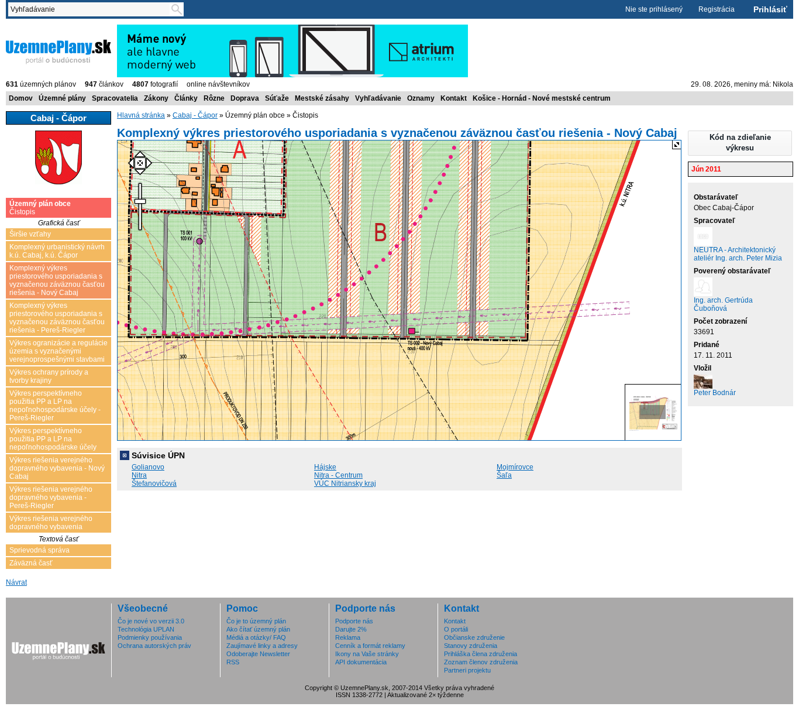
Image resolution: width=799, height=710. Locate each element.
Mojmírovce (515, 467)
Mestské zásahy (322, 98)
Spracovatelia (115, 98)
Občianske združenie (474, 637)
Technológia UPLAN (146, 629)
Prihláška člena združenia (480, 653)
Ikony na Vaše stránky (367, 653)
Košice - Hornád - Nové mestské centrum (542, 98)
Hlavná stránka (141, 115)
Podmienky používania (150, 637)
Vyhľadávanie (378, 98)
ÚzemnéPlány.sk (33, 29)
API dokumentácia (361, 662)
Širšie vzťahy (30, 234)
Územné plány (62, 98)
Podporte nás (354, 621)
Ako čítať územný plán (258, 629)
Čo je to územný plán (256, 621)
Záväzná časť (31, 563)
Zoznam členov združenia (481, 662)
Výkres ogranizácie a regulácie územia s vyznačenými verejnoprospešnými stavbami (58, 351)
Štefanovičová (154, 483)
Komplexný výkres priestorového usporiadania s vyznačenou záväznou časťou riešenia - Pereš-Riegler (57, 317)
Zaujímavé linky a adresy (262, 645)
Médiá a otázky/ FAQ (256, 637)
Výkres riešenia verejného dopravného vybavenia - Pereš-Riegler (50, 497)
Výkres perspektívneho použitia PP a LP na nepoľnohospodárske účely (53, 439)
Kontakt (453, 98)
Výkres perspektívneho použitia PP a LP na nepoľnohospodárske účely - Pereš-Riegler (55, 405)
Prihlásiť (770, 9)
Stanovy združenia (470, 645)
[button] (740, 143)
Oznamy (421, 98)
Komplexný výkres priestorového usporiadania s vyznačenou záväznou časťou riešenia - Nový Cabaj (57, 280)
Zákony (156, 98)
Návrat (16, 582)
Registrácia (716, 9)
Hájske (325, 467)
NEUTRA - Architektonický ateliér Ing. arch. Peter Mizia (738, 254)
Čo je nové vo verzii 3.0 (151, 621)
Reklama (347, 637)
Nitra (139, 475)
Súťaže (277, 98)
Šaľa (504, 475)
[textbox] (91, 9)
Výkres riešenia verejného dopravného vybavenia (50, 523)
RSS (232, 662)
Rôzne (214, 98)
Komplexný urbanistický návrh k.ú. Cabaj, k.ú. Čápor (57, 251)
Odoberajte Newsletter (258, 653)
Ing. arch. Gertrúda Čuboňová (723, 304)
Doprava (244, 98)
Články (186, 98)
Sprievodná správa (39, 550)
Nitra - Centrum (338, 475)
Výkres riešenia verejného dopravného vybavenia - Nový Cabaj (57, 468)
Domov (21, 98)
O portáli (456, 629)
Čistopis (40, 208)
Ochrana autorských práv (154, 645)
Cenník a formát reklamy (370, 645)
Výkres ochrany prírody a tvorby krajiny (48, 376)
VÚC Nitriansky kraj (345, 483)
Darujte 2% (351, 629)
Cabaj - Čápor (195, 115)
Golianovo (148, 467)
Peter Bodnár (715, 393)
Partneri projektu (467, 670)
